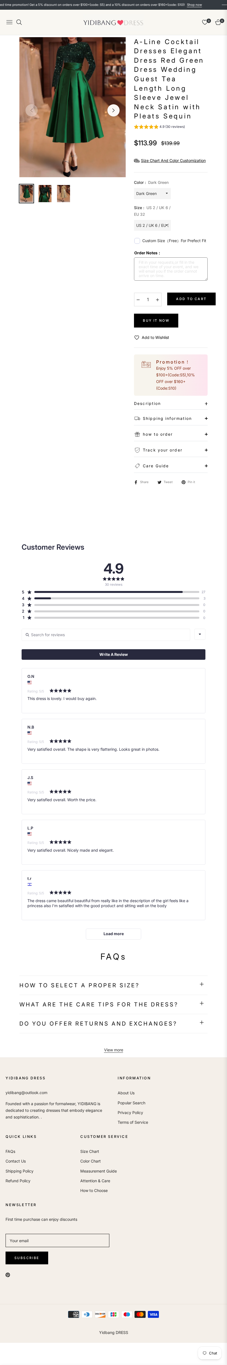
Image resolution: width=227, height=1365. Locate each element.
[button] (159, 127)
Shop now (175, 5)
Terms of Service (133, 1122)
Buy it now (156, 320)
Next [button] (113, 110)
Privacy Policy (130, 1112)
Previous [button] (31, 110)
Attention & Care (95, 1180)
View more (113, 1049)
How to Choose (94, 1190)
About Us (126, 1092)
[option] (72, 107)
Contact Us (16, 1161)
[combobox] (199, 634)
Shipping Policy (19, 1171)
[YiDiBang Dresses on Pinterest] (8, 1274)
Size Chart (89, 1151)
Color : (151, 182)
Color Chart (90, 1161)
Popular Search (131, 1102)
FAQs (10, 1151)
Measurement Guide (98, 1171)
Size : (152, 211)
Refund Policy (18, 1180)
